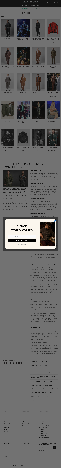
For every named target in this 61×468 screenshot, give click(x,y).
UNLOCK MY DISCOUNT (22, 240)
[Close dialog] (55, 221)
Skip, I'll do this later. (22, 244)
